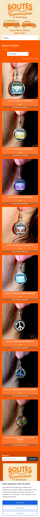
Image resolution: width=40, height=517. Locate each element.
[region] (20, 499)
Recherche (5, 455)
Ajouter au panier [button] (20, 107)
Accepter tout (20, 502)
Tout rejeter (20, 513)
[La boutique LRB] (20, 17)
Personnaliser (20, 508)
